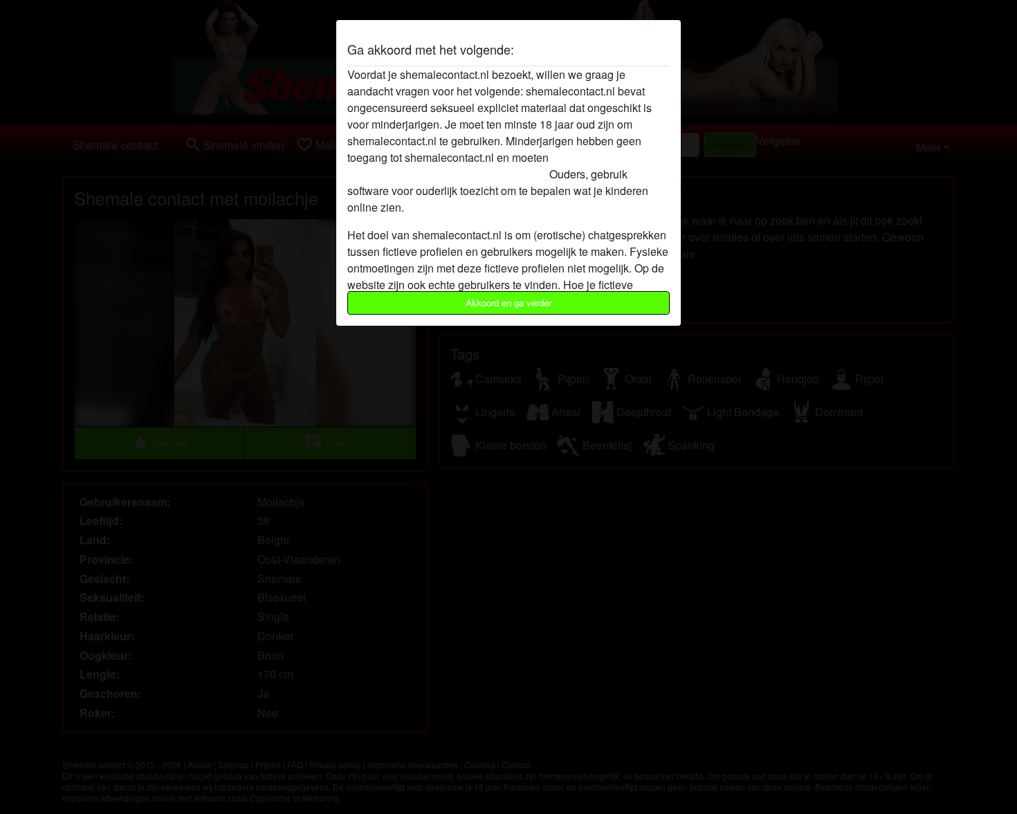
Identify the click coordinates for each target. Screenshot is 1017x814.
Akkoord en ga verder (508, 302)
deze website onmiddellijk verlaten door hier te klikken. (481, 165)
